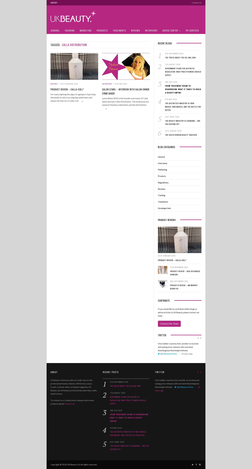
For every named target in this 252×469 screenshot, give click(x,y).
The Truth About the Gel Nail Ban (180, 57)
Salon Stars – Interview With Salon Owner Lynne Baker (125, 91)
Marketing (86, 30)
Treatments (119, 30)
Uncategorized (164, 208)
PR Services (192, 30)
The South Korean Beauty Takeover (181, 134)
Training (70, 30)
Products (102, 30)
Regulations (163, 182)
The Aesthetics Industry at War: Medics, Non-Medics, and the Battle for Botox (183, 106)
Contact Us (196, 2)
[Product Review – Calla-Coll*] (179, 240)
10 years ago (187, 354)
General (55, 30)
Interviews (151, 30)
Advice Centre (170, 30)
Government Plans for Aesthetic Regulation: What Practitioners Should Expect (96, 2)
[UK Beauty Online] (73, 16)
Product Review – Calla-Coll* (67, 89)
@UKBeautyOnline (168, 354)
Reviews (135, 30)
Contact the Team (169, 323)
